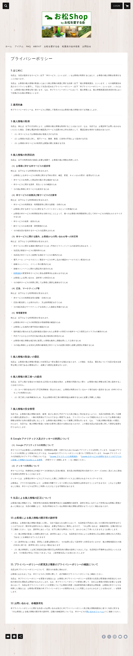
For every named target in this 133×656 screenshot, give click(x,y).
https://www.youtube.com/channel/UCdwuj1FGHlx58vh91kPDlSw (120, 637)
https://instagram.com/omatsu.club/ (115, 637)
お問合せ (86, 46)
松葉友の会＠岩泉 (71, 46)
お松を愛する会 (51, 46)
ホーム (8, 46)
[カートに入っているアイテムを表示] (127, 6)
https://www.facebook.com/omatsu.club (104, 637)
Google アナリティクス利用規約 (63, 456)
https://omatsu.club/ (126, 637)
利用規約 (17, 273)
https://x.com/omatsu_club (109, 637)
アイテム (19, 46)
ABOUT (37, 46)
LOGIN (117, 6)
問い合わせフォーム (94, 611)
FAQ (28, 46)
